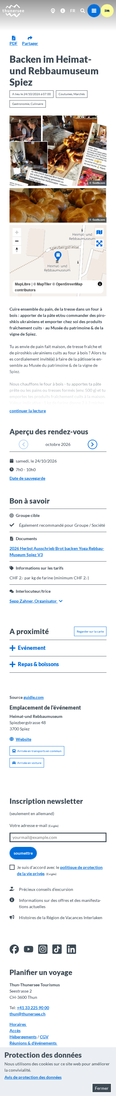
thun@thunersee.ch (28, 1013)
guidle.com (33, 697)
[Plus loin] (92, 444)
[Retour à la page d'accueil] (13, 11)
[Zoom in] (16, 232)
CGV (44, 1036)
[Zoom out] (16, 241)
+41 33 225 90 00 (33, 1007)
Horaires (18, 1024)
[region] (58, 260)
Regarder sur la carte (90, 631)
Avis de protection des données (33, 1077)
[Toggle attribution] (100, 283)
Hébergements (23, 1036)
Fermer (102, 1088)
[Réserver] (107, 10)
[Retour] (23, 444)
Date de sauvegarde (27, 478)
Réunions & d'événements (33, 1042)
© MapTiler (42, 284)
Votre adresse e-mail (34, 825)
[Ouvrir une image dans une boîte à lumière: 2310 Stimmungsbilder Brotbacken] (58, 150)
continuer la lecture (28, 410)
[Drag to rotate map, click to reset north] (16, 249)
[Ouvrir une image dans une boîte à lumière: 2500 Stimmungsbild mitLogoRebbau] (58, 205)
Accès (15, 1030)
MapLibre (23, 284)
